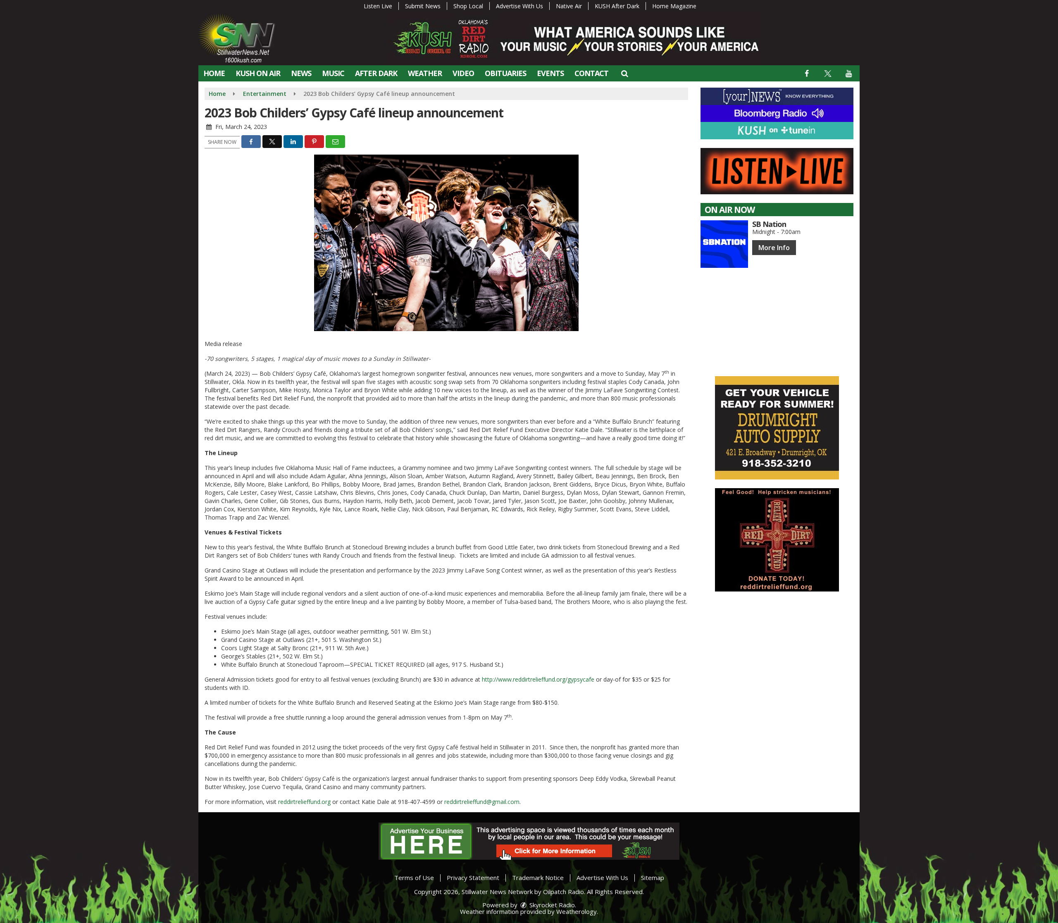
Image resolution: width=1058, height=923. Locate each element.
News (301, 73)
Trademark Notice (538, 877)
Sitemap (652, 877)
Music (333, 73)
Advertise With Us (519, 6)
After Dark (376, 73)
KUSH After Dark (617, 6)
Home (214, 73)
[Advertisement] (777, 427)
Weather (425, 73)
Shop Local (468, 6)
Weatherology (576, 911)
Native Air (569, 6)
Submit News (423, 6)
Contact (591, 73)
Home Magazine (674, 6)
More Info (774, 247)
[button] (624, 73)
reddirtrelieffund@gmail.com (481, 802)
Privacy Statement (473, 877)
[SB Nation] (724, 244)
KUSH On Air (258, 73)
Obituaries (505, 73)
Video (463, 73)
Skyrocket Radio (551, 905)
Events (550, 73)
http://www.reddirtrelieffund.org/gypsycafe (538, 679)
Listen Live (378, 6)
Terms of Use (414, 877)
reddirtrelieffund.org (304, 802)
